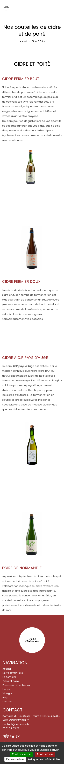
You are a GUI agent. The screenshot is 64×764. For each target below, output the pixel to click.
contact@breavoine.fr (16, 724)
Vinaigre (7, 693)
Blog (5, 697)
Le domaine (10, 677)
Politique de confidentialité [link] (44, 759)
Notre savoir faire (13, 673)
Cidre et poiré (11, 681)
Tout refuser (45, 754)
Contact (8, 701)
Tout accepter (22, 754)
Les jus (6, 689)
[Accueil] (6, 7)
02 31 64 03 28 (11, 728)
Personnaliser (15, 759)
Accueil (23, 41)
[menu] (60, 7)
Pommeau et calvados (16, 685)
